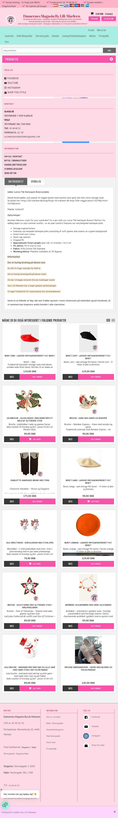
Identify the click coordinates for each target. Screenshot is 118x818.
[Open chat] (5, 805)
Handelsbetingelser (15, 164)
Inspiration (9, 36)
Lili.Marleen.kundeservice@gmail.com (22, 137)
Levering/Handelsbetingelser (74, 36)
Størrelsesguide (42, 36)
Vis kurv (94, 18)
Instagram (13, 87)
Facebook (13, 78)
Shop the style (17, 92)
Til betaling (109, 18)
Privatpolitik (104, 36)
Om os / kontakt (13, 156)
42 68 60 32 (15, 128)
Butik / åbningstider (15, 160)
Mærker (92, 36)
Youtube (13, 82)
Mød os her (101, 30)
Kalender (55, 36)
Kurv (7, 41)
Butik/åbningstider (25, 36)
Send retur (10, 173)
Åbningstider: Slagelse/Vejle (16, 753)
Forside (91, 30)
